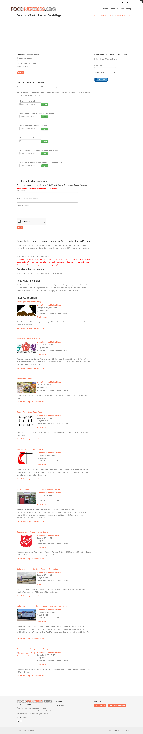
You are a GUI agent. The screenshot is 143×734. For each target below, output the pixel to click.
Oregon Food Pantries (105, 15)
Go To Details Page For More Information (31, 328)
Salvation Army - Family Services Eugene (33, 532)
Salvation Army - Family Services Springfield (34, 649)
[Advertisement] (71, 33)
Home (105, 9)
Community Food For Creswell (28, 339)
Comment (23, 205)
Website (20, 72)
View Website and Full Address (49, 305)
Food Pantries (33, 10)
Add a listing (126, 9)
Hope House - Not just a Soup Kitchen (31, 449)
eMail (27, 198)
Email (39, 317)
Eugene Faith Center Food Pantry (30, 412)
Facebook (21, 721)
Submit (20, 228)
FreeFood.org (100, 706)
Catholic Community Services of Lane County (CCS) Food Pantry (42, 606)
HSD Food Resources (117, 706)
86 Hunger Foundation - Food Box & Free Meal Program (38, 489)
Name (21, 190)
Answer (45, 104)
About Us (114, 9)
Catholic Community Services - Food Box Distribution (37, 569)
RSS (18, 721)
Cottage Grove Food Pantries (122, 15)
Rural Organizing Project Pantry (29, 302)
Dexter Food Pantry (24, 379)
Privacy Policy (22, 717)
